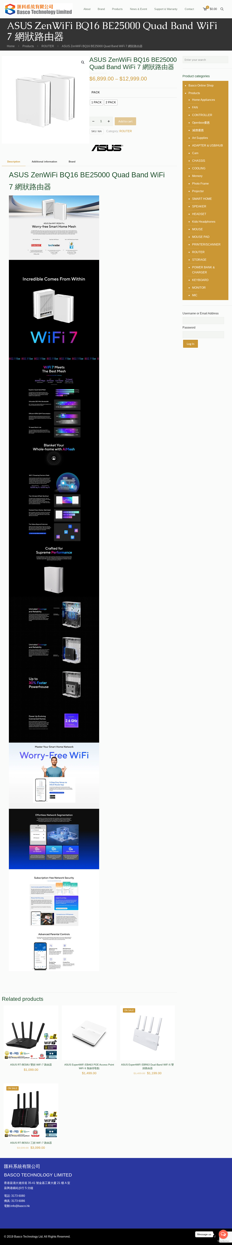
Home (11, 46)
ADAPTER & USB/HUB (207, 145)
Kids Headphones (203, 221)
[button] (83, 62)
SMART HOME (202, 198)
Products (28, 46)
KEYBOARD (200, 280)
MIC (194, 295)
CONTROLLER (202, 115)
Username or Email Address (201, 313)
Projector (198, 191)
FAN (195, 107)
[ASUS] (107, 149)
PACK (96, 92)
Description (13, 161)
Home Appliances (203, 99)
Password (189, 327)
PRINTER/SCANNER (206, 244)
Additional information (44, 161)
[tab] (14, 162)
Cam (195, 153)
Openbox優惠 (201, 122)
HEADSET (199, 214)
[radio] (96, 102)
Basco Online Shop (201, 85)
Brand (72, 161)
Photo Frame (200, 183)
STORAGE (199, 259)
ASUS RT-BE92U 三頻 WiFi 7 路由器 (31, 1142)
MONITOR (199, 287)
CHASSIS (198, 160)
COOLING (198, 168)
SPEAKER (199, 206)
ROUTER (48, 46)
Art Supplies (200, 137)
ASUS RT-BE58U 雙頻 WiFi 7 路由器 (31, 1064)
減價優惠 (198, 130)
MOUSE (197, 229)
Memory (197, 175)
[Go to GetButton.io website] (223, 1241)
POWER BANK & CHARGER (203, 270)
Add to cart (125, 121)
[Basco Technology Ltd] (38, 9)
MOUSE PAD (201, 236)
